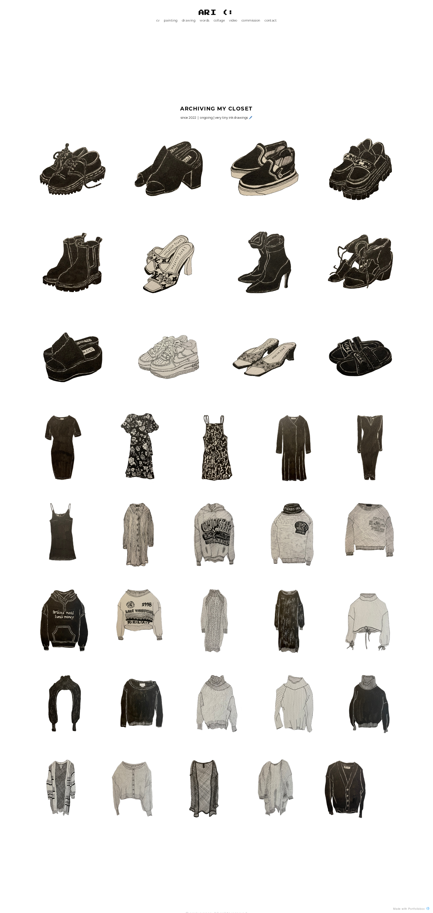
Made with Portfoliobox (409, 908)
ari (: (217, 13)
